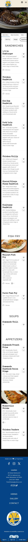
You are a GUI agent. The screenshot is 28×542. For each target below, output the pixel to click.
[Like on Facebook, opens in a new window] (8, 464)
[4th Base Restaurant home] (8, 3)
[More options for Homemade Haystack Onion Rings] (24, 369)
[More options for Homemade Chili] (24, 324)
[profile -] (22, 2)
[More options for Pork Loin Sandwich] (24, 125)
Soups (15, 39)
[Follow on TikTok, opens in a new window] (17, 485)
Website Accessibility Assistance (14, 531)
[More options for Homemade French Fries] (24, 348)
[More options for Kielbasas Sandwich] (24, 208)
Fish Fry (7, 39)
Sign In (4, 540)
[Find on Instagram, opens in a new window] (14, 464)
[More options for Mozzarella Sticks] (24, 408)
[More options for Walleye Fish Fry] (24, 257)
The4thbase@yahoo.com (14, 482)
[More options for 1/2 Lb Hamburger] (24, 54)
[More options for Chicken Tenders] (24, 432)
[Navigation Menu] (26, 2)
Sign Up (12, 540)
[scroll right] (25, 35)
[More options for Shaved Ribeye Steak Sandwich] (24, 184)
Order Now (22, 540)
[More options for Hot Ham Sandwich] (24, 104)
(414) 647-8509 (14, 480)
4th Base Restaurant (14, 518)
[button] (14, 62)
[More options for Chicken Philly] (24, 159)
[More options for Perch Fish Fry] (24, 296)
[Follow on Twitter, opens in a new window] (19, 464)
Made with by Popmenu (12, 459)
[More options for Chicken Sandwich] (24, 80)
